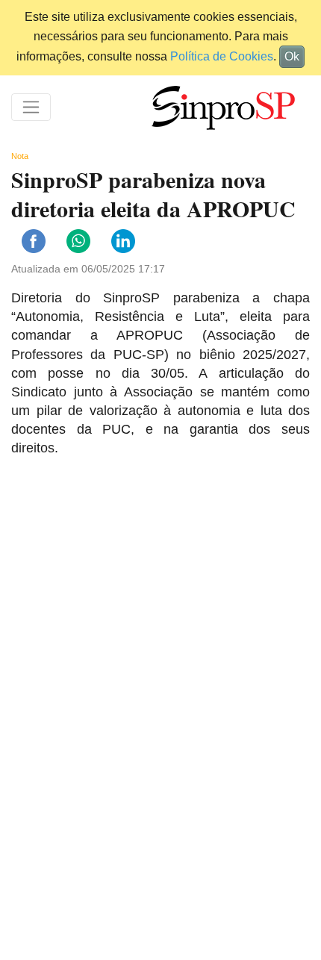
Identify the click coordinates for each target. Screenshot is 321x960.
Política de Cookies (221, 56)
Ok (291, 56)
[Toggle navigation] (31, 107)
